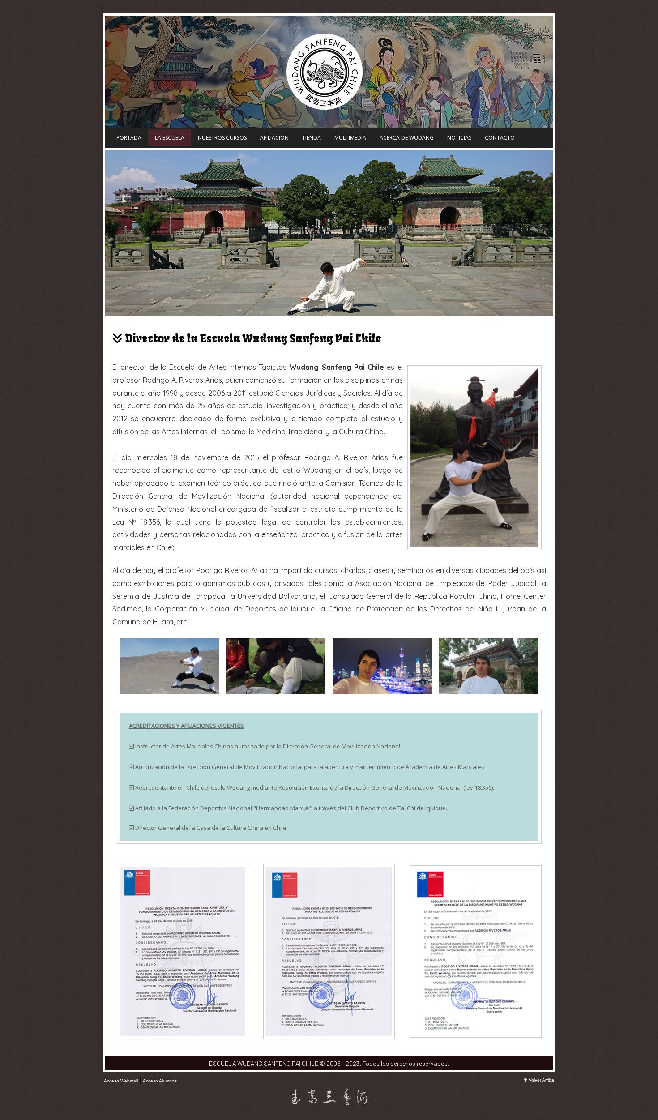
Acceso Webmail (121, 1080)
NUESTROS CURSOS (222, 137)
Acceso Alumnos (160, 1080)
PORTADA (128, 137)
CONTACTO (500, 137)
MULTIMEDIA (350, 137)
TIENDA (311, 137)
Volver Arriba (541, 1079)
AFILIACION (274, 137)
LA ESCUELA (169, 137)
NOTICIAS (459, 137)
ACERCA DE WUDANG (407, 137)
